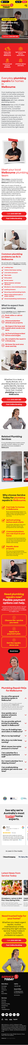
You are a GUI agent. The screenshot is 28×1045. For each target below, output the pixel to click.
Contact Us (4, 989)
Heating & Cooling (5, 1003)
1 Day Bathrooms (5, 1009)
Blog (2, 991)
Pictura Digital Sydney (10, 1038)
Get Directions (17, 995)
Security (3, 1007)
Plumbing (3, 1000)
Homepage (4, 986)
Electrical (3, 1002)
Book (24, 2)
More (20, 839)
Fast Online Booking (14, 218)
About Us (3, 988)
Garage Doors (4, 1005)
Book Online (4, 993)
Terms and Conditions (9, 1035)
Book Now (14, 651)
